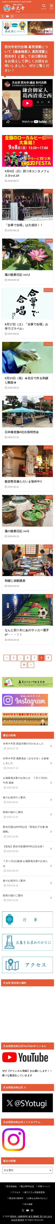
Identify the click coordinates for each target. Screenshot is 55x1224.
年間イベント (44, 1186)
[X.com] (2, 16)
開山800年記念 (27, 1186)
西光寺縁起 (12, 1186)
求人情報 (28, 1204)
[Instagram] (12, 16)
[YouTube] (7, 16)
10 (24, 665)
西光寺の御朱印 (16, 1198)
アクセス (16, 1192)
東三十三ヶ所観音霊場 (34, 1192)
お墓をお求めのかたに (37, 1198)
